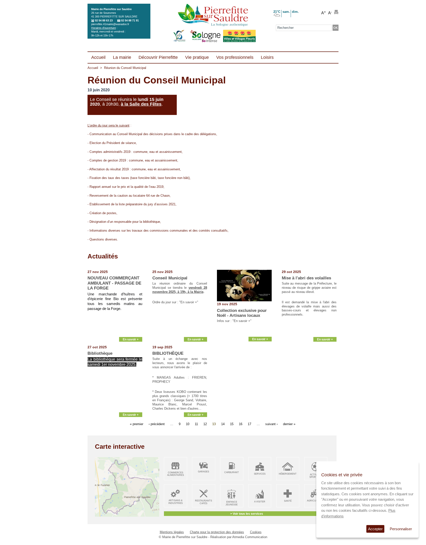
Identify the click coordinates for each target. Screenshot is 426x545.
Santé (288, 501)
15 (231, 424)
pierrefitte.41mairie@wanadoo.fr (110, 24)
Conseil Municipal (169, 278)
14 (223, 424)
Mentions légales (172, 532)
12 (205, 424)
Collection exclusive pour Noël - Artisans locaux (242, 313)
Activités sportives (315, 476)
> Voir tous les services (246, 513)
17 (249, 424)
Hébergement (288, 474)
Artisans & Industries (175, 501)
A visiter (259, 501)
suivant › (271, 424)
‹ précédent (157, 424)
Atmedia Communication (249, 537)
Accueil (93, 68)
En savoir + (131, 339)
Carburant (231, 472)
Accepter (375, 529)
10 (187, 424)
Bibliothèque (100, 353)
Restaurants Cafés (203, 502)
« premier (136, 424)
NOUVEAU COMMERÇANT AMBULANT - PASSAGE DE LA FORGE (114, 283)
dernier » (289, 424)
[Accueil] (213, 15)
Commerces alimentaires (175, 474)
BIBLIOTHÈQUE (167, 353)
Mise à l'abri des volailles (306, 278)
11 (196, 424)
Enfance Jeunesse (232, 503)
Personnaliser (401, 529)
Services (260, 474)
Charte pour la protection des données (217, 532)
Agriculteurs (316, 500)
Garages (203, 471)
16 (240, 424)
